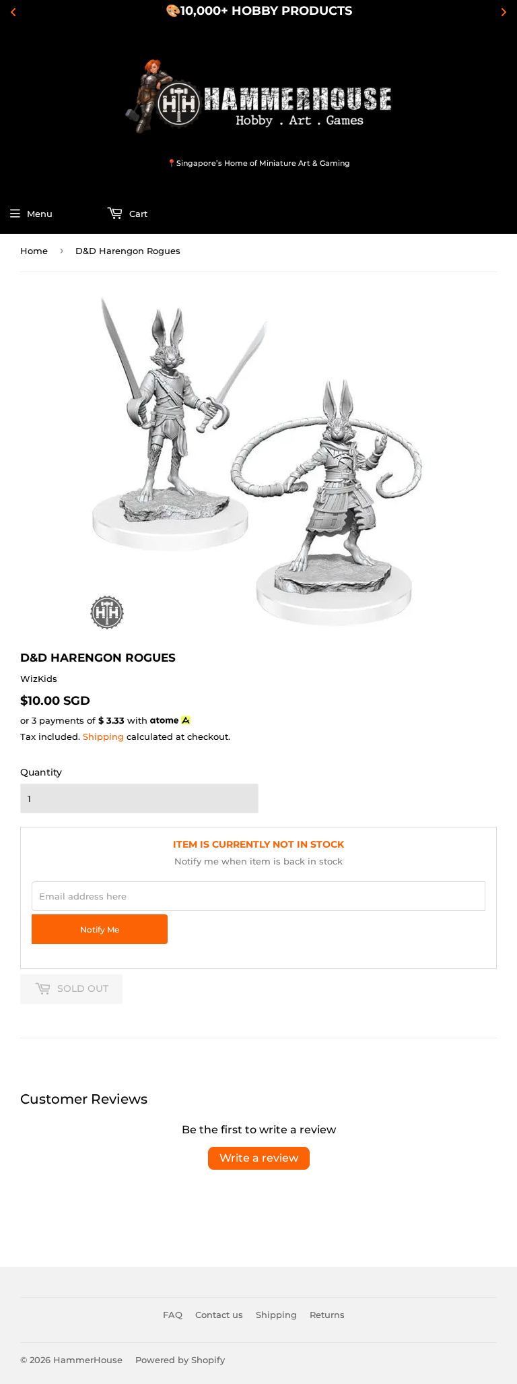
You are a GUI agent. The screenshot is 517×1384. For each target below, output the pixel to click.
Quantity (41, 772)
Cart (137, 213)
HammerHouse (88, 1359)
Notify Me (99, 930)
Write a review (258, 1158)
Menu (40, 213)
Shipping (103, 736)
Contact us (219, 1314)
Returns (327, 1314)
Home (34, 250)
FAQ (172, 1314)
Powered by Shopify (180, 1359)
